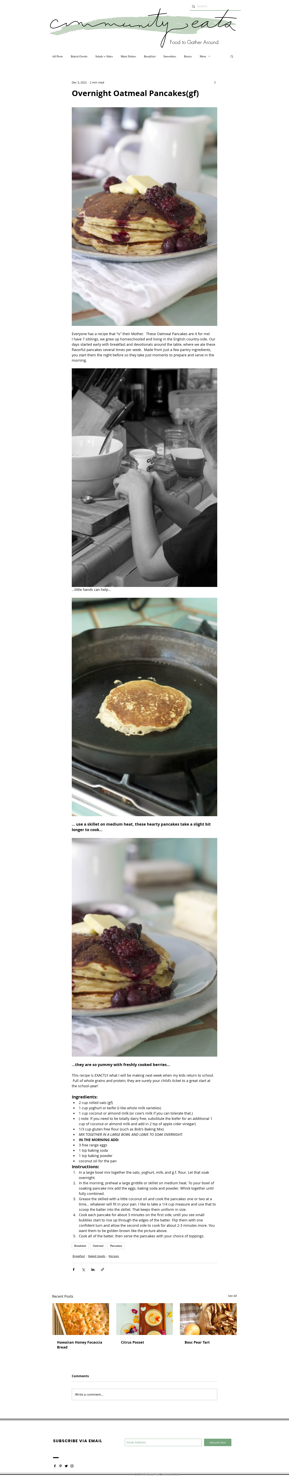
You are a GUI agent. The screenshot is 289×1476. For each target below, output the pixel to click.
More (203, 56)
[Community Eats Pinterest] (61, 1466)
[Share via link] (102, 1269)
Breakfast (150, 56)
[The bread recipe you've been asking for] (80, 1319)
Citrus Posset (132, 1342)
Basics (188, 56)
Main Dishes (128, 56)
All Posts (57, 56)
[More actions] (215, 82)
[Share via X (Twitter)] (83, 1269)
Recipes (114, 1256)
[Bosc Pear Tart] (208, 1319)
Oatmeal (98, 1245)
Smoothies (169, 56)
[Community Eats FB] (55, 1466)
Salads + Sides (104, 56)
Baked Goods (79, 56)
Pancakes (116, 1245)
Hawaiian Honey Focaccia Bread (79, 1345)
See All (232, 1296)
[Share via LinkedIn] (93, 1269)
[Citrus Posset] (144, 1319)
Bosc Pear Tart (197, 1342)
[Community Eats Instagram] (72, 1466)
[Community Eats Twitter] (66, 1466)
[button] (232, 56)
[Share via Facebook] (73, 1269)
